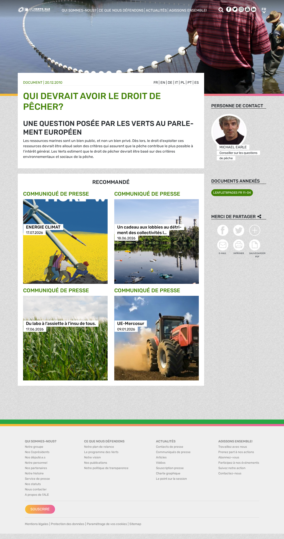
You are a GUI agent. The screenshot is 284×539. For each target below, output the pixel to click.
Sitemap (135, 524)
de (170, 82)
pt (189, 82)
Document (32, 82)
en (162, 82)
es (196, 82)
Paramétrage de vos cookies (107, 524)
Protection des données (67, 524)
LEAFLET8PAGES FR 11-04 (232, 193)
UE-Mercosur (130, 323)
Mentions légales (36, 524)
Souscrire (40, 509)
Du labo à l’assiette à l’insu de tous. (61, 323)
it (176, 82)
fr (156, 82)
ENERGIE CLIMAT (43, 227)
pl (183, 82)
